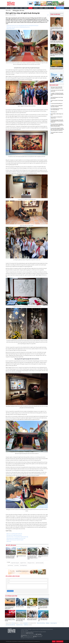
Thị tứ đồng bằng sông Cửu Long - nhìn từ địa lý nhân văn (43, 619)
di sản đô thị (16, 565)
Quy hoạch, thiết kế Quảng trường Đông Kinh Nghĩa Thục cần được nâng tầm (10, 556)
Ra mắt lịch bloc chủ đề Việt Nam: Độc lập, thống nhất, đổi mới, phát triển (56, 68)
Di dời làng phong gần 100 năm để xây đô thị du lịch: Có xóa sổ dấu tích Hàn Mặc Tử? (57, 121)
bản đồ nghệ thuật (23, 565)
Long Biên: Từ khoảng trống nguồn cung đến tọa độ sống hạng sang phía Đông (57, 94)
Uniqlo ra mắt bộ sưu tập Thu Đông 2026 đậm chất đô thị (32, 619)
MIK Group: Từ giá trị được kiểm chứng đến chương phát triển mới (56, 88)
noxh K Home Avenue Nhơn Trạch (10, 624)
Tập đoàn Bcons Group (19, 624)
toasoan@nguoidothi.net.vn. (28, 636)
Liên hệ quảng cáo (60, 641)
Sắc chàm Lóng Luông (20, 606)
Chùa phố (9, 541)
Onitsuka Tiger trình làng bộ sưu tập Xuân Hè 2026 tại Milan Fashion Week (56, 42)
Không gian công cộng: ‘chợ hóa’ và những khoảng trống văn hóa (18, 27)
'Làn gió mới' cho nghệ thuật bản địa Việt (15, 535)
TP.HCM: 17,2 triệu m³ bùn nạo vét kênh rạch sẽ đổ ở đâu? (42, 607)
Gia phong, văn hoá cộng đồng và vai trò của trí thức (16, 538)
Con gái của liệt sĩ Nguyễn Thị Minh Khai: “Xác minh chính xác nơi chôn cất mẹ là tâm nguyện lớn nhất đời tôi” (57, 129)
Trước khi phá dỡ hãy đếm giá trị (56, 103)
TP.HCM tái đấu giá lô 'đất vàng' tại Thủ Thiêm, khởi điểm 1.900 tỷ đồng (20, 619)
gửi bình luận (10, 590)
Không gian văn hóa (18, 10)
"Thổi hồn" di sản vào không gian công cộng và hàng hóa (57, 106)
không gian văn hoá (31, 562)
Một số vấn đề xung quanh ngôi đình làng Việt (15, 539)
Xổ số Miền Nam (26, 624)
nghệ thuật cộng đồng (39, 562)
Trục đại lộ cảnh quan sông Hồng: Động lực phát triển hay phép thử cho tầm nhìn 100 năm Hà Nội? (57, 125)
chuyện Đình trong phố (15, 562)
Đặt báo (53, 641)
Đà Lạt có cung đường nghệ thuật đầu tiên (15, 533)
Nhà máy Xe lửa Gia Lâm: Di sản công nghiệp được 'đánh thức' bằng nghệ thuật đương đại (23, 25)
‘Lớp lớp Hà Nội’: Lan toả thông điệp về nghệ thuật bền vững (18, 536)
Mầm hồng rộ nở (54, 111)
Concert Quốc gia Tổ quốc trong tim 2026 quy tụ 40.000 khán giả (10, 619)
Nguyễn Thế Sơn (23, 562)
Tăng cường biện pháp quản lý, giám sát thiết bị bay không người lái (10, 607)
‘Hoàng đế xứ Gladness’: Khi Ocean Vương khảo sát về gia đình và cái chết (56, 28)
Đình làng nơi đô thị (11, 28)
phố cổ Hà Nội (10, 565)
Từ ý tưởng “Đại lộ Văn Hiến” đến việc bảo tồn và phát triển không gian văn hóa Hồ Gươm (32, 557)
